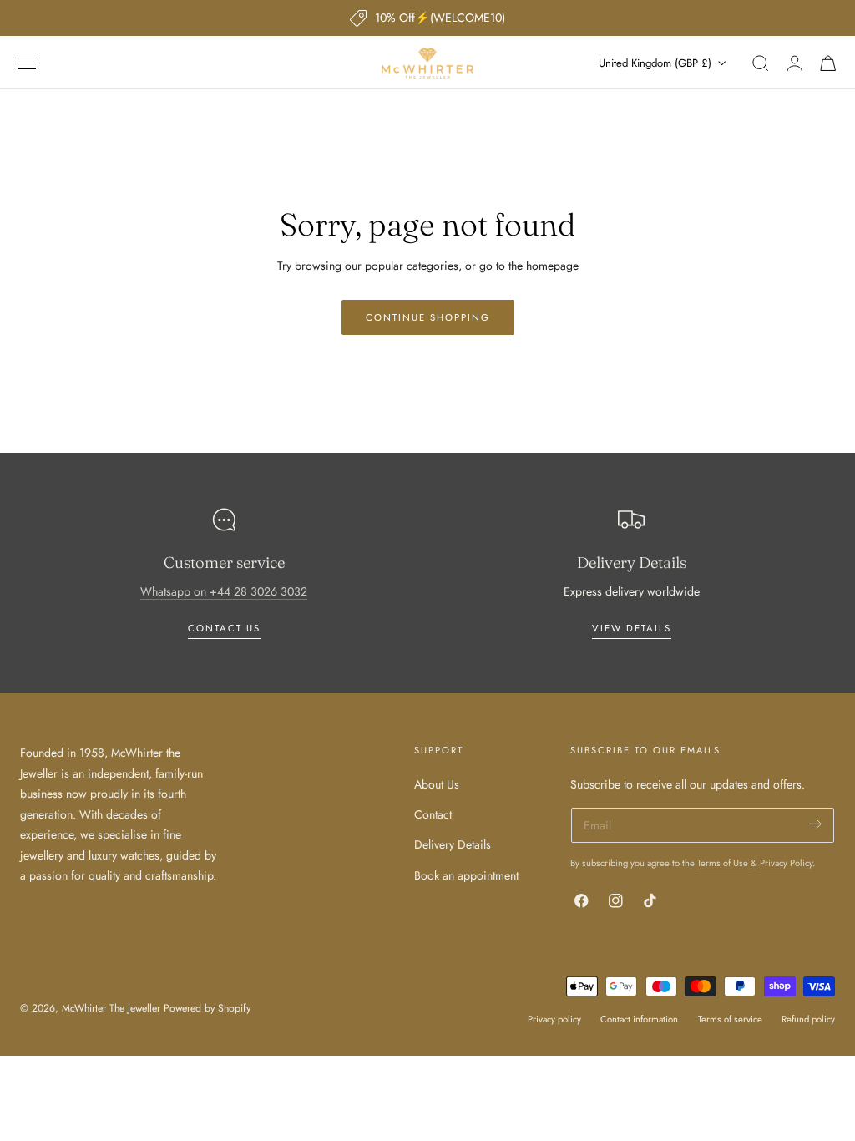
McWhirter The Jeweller (111, 1008)
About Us (436, 784)
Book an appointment (466, 875)
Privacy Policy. (787, 863)
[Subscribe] (815, 824)
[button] (28, 63)
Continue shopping (428, 317)
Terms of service (730, 1019)
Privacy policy (554, 1019)
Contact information (639, 1019)
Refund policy (808, 1019)
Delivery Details (452, 845)
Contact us (224, 628)
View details (631, 628)
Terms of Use (724, 863)
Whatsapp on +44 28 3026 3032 (223, 591)
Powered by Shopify (207, 1008)
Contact (433, 815)
